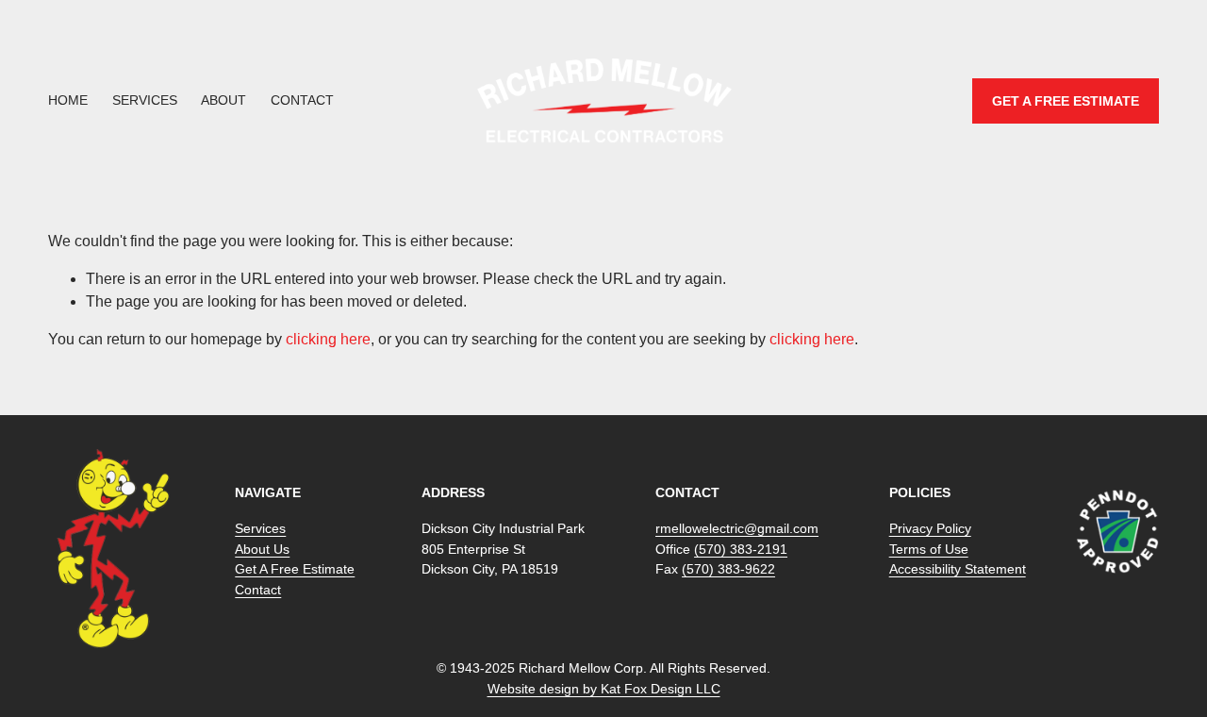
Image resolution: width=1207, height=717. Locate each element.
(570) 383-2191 (740, 549)
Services (144, 100)
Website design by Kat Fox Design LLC (604, 688)
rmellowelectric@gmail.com (736, 528)
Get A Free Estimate (295, 568)
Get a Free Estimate (1065, 100)
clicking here (328, 339)
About (223, 100)
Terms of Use (928, 549)
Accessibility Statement (957, 568)
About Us (262, 549)
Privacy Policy (930, 528)
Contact (302, 100)
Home (68, 100)
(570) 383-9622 (728, 568)
